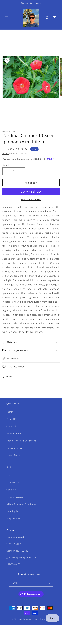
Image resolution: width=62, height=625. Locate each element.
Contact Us (12, 426)
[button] (6, 17)
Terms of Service (14, 433)
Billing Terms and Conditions (21, 440)
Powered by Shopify (42, 619)
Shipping (5, 153)
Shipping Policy (14, 447)
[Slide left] (24, 125)
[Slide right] (37, 125)
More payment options (31, 199)
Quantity (6, 165)
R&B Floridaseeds (26, 619)
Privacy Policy (13, 455)
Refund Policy (13, 419)
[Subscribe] (49, 583)
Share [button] (9, 376)
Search (9, 411)
